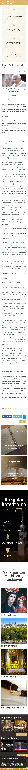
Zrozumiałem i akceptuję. (18, 765)
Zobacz (7, 144)
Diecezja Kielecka (11, 408)
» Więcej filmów (22, 755)
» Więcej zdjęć (21, 734)
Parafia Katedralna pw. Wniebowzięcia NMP (8, 2)
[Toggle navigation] (24, 2)
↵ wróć (22, 421)
